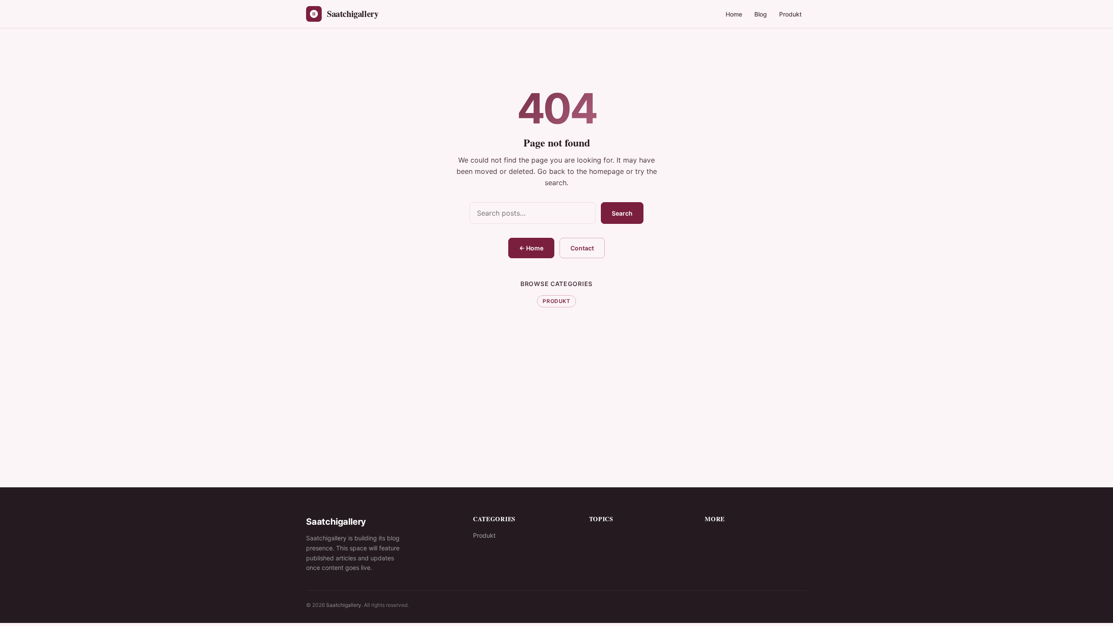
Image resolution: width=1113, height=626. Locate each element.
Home (734, 14)
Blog (760, 14)
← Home (531, 248)
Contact (582, 248)
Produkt (790, 14)
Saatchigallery (343, 605)
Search (622, 213)
